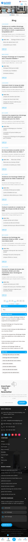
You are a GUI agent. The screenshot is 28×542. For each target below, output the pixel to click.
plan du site (4, 460)
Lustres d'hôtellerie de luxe (10, 192)
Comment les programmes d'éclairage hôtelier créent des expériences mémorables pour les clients (14, 117)
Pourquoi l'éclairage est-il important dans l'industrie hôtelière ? (13, 57)
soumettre (6, 525)
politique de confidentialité (17, 533)
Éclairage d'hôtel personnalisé (11, 68)
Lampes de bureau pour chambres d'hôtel (14, 287)
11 (17, 301)
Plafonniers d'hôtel (16, 160)
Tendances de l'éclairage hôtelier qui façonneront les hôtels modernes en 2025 (13, 178)
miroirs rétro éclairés (8, 363)
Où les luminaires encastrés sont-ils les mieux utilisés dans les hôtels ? (13, 151)
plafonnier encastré (6, 481)
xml (2, 463)
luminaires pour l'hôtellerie (10, 71)
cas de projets (4, 455)
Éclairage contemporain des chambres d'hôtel (13, 251)
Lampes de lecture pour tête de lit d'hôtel (13, 225)
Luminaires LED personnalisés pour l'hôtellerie (12, 133)
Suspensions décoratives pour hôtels (12, 195)
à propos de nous (5, 444)
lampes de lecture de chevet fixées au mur (11, 478)
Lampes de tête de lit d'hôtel (10, 220)
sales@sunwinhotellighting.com (14, 420)
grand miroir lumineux (6, 491)
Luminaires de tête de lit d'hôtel (11, 223)
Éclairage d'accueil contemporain (11, 255)
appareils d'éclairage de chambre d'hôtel (11, 489)
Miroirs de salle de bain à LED (10, 42)
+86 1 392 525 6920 (17, 424)
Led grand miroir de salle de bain (11, 372)
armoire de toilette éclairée (9, 366)
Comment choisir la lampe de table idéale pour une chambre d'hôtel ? (13, 86)
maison (13, 15)
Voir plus (4, 49)
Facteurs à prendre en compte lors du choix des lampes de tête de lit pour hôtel (13, 209)
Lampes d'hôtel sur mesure (10, 257)
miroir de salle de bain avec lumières (12, 361)
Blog (4, 310)
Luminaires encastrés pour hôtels (11, 165)
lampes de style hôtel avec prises (9, 470)
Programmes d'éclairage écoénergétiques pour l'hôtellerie (14, 137)
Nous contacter (5, 449)
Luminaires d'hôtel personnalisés (11, 190)
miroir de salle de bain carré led (9, 483)
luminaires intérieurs (8, 73)
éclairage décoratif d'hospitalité (10, 358)
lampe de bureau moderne (7, 486)
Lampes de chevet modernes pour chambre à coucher (12, 102)
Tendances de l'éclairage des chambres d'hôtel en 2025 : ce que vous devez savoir (12, 239)
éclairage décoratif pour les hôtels (11, 355)
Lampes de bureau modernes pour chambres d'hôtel (12, 290)
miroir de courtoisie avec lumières (9, 475)
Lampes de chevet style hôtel (10, 99)
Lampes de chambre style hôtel (11, 97)
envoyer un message (14, 539)
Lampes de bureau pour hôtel (11, 284)
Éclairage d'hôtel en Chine (17, 40)
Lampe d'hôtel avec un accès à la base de (11, 473)
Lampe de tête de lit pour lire (8, 494)
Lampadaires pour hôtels (9, 45)
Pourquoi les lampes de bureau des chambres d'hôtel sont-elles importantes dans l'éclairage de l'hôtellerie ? (13, 272)
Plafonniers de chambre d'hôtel (11, 162)
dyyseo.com (7, 533)
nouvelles (3, 452)
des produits (4, 447)
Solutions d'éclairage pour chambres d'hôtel (12, 129)
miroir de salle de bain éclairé (10, 369)
